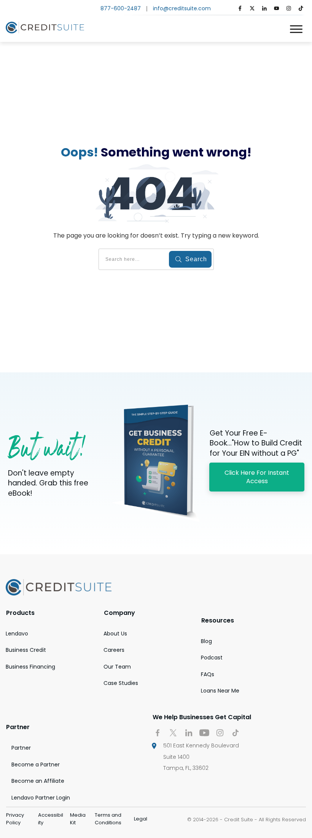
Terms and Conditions (108, 818)
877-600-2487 (120, 8)
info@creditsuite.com (182, 8)
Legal (140, 818)
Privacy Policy (15, 818)
